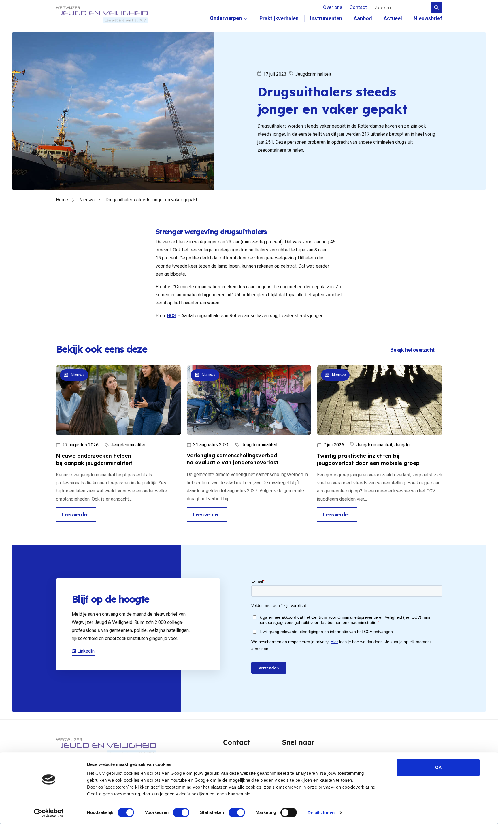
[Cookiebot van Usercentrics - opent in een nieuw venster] (49, 812)
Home (62, 199)
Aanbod (363, 18)
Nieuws (87, 199)
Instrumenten (326, 18)
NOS (171, 315)
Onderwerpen (226, 24)
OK (438, 767)
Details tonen (321, 812)
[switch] (181, 812)
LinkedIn (86, 651)
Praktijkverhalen (279, 18)
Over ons (332, 7)
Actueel (393, 18)
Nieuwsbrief (428, 18)
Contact (358, 7)
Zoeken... (384, 7)
